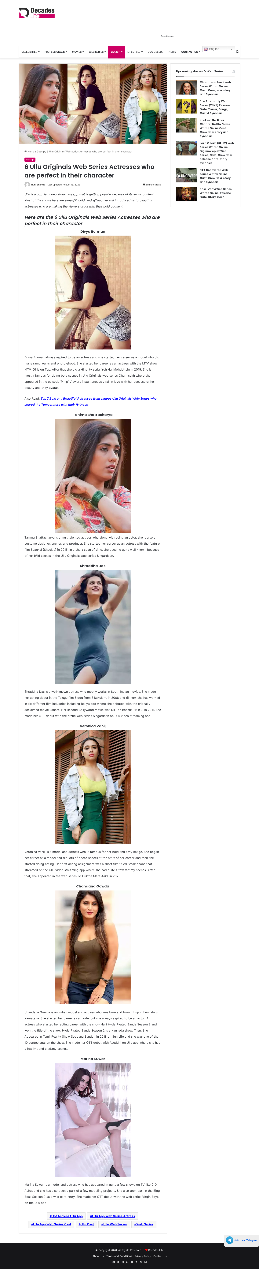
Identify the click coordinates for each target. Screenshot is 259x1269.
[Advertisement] (167, 24)
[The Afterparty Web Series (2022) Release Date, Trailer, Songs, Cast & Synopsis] (186, 106)
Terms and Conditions (119, 1256)
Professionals (55, 51)
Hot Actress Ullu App (67, 1216)
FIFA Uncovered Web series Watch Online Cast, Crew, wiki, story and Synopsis (215, 176)
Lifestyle (133, 51)
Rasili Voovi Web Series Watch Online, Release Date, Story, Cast (216, 193)
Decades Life (156, 1250)
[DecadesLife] (37, 13)
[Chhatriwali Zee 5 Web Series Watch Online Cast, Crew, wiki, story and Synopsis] (186, 87)
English (213, 48)
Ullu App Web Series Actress (113, 1216)
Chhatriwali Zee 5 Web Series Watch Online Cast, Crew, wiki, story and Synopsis (215, 88)
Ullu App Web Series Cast (52, 1224)
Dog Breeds (155, 51)
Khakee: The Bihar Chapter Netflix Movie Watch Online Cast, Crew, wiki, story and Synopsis (215, 128)
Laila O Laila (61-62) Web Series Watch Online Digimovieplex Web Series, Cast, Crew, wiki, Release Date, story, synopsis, (217, 153)
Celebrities (29, 51)
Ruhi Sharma (38, 184)
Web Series (96, 51)
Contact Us (189, 51)
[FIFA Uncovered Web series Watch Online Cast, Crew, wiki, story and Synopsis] (186, 175)
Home (31, 151)
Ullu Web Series (115, 1224)
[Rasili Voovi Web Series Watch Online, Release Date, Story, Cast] (186, 194)
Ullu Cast (87, 1224)
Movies (77, 51)
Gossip (115, 51)
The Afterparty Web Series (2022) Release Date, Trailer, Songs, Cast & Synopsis (215, 107)
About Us (98, 1256)
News (172, 51)
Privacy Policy (143, 1256)
